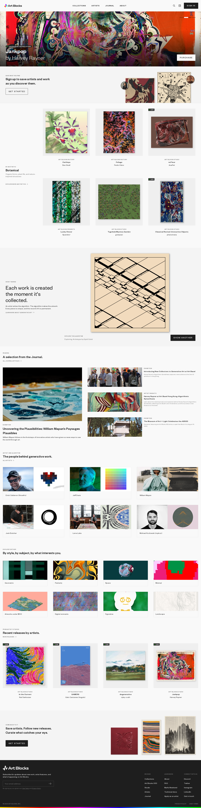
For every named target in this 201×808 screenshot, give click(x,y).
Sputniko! (66, 235)
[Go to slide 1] (180, 17)
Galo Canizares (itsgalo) (75, 697)
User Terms (25, 788)
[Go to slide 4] (184, 17)
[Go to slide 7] (194, 17)
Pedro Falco (119, 165)
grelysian (119, 235)
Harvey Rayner (176, 697)
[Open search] (174, 5)
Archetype (77, 339)
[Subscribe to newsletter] (50, 784)
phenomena (172, 235)
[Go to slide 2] (181, 17)
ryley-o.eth (125, 697)
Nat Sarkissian (25, 697)
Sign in (191, 6)
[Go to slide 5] (189, 17)
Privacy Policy (36, 788)
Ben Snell (66, 165)
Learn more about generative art (19, 312)
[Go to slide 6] (193, 17)
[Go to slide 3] (183, 17)
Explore (187, 58)
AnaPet (172, 165)
